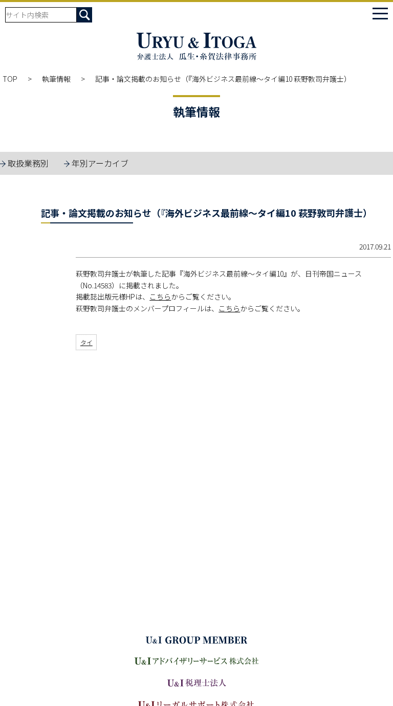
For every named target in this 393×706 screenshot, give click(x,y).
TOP (10, 79)
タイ (86, 342)
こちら (160, 296)
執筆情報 (56, 79)
